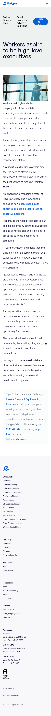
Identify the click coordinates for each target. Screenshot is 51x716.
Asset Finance (8, 500)
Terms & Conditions (11, 695)
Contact (6, 606)
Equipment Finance (11, 496)
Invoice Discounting (11, 488)
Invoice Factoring (10, 485)
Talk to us (40, 21)
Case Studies (8, 570)
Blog (5, 567)
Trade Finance (8, 508)
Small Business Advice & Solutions (22, 21)
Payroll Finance (9, 515)
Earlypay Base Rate (10, 555)
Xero (5, 587)
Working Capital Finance (13, 527)
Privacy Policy (8, 688)
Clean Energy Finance (12, 504)
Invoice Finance (14, 399)
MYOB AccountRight (11, 591)
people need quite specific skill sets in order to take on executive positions (23, 209)
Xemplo (6, 594)
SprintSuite (7, 598)
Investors (6, 547)
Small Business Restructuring (14, 519)
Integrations (8, 583)
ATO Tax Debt (8, 512)
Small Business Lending (12, 523)
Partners (6, 551)
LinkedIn (6, 617)
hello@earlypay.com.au (18, 439)
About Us (7, 544)
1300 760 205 (13, 429)
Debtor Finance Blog (7, 20)
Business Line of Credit (12, 492)
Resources (7, 563)
